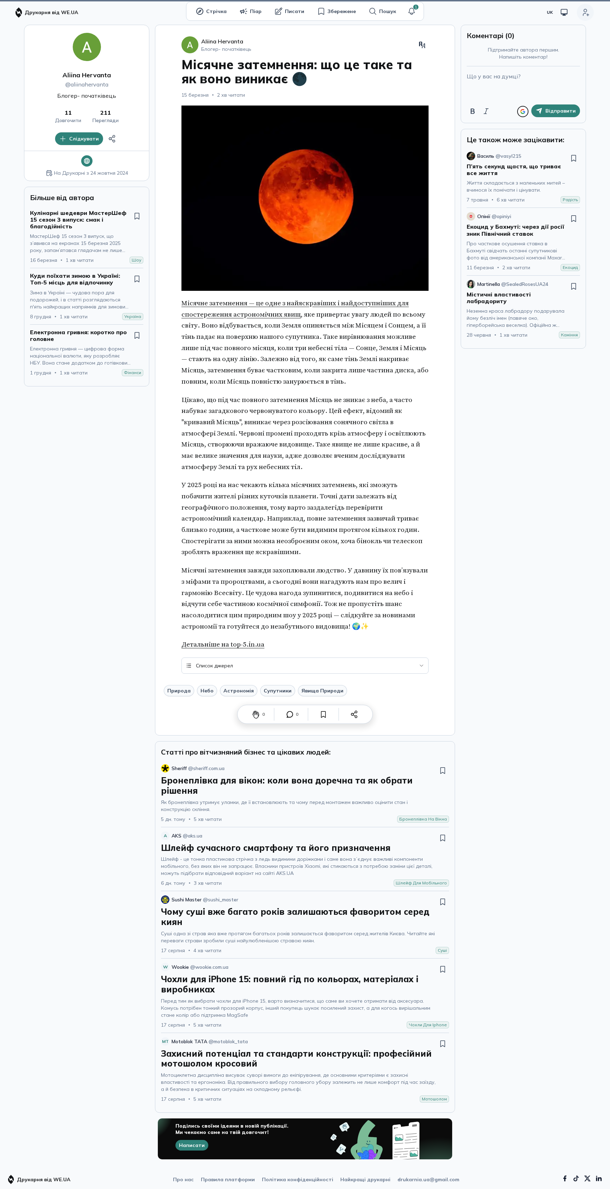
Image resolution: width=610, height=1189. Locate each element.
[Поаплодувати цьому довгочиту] (256, 714)
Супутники (278, 690)
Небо (207, 690)
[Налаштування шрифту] (422, 44)
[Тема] (564, 12)
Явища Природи (322, 690)
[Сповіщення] (411, 11)
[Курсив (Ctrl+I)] (486, 111)
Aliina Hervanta (86, 75)
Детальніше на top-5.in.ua (222, 644)
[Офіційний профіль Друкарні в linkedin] (598, 1178)
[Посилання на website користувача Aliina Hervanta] (86, 161)
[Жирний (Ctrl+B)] (473, 111)
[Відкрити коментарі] (290, 714)
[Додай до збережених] (137, 216)
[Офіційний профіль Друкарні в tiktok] (576, 1178)
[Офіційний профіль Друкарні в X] (587, 1178)
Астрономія (238, 690)
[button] (411, 11)
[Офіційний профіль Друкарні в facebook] (564, 1178)
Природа (179, 690)
